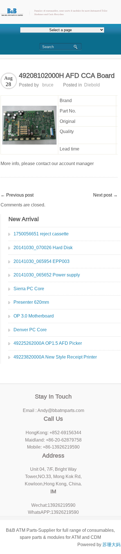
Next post (105, 195)
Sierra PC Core (29, 288)
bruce (47, 84)
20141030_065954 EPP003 (42, 261)
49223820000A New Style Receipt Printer (55, 357)
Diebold (92, 84)
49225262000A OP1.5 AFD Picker (48, 343)
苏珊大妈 (111, 544)
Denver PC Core (30, 329)
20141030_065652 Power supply (47, 275)
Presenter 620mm (31, 302)
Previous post (17, 195)
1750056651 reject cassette (41, 233)
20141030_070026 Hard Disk (43, 247)
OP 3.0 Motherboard (34, 316)
